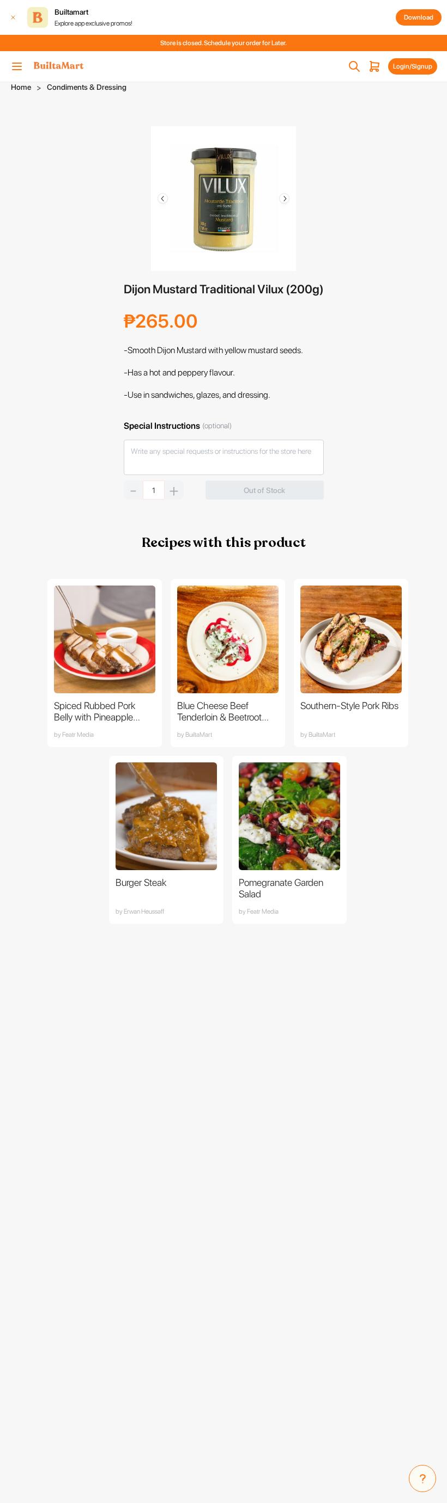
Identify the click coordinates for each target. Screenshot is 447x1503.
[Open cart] (374, 66)
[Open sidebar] (17, 66)
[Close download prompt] (13, 17)
